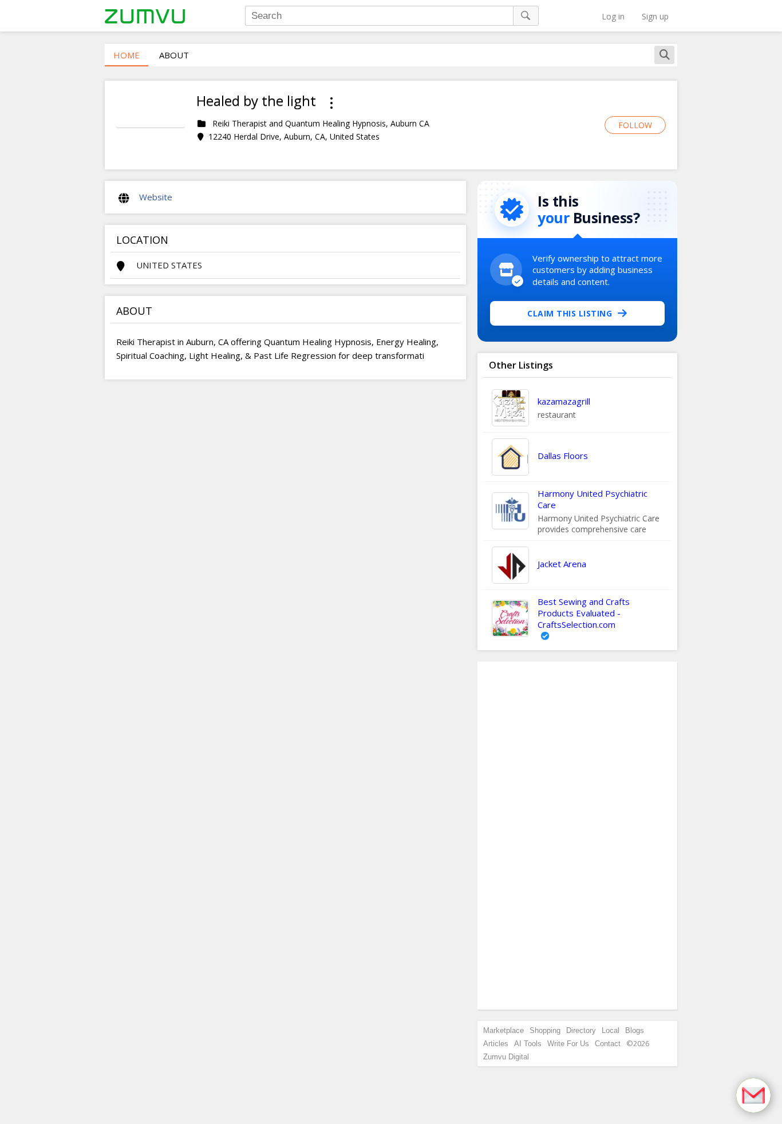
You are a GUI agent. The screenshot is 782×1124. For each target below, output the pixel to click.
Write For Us (568, 1043)
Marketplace (503, 1030)
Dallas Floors (563, 455)
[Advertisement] (577, 835)
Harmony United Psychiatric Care (592, 499)
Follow (635, 125)
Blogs (634, 1030)
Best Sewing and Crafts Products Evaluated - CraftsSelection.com (584, 613)
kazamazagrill (564, 401)
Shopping (545, 1030)
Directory (581, 1030)
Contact (608, 1043)
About (174, 55)
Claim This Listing (569, 313)
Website (155, 197)
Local (610, 1030)
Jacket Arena (562, 563)
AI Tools (528, 1043)
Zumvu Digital (506, 1056)
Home (126, 55)
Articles (495, 1043)
